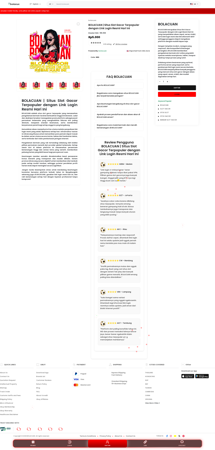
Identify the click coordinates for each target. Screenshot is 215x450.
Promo (33, 445)
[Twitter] (179, 436)
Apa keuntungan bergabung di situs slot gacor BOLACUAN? (118, 105)
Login (69, 445)
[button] (78, 24)
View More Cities (152, 403)
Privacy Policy (105, 436)
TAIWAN (148, 388)
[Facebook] (167, 436)
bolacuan (92, 20)
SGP (146, 380)
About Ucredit (42, 395)
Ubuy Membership (7, 407)
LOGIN (177, 94)
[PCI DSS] (5, 429)
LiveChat (181, 445)
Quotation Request (8, 380)
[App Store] (188, 377)
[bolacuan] (13, 4)
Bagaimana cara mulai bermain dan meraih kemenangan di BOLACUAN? (117, 126)
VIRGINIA (148, 399)
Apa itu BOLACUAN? (106, 85)
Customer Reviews (43, 380)
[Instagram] (171, 436)
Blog (38, 388)
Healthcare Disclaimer (9, 414)
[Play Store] (202, 377)
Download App (42, 373)
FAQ (38, 392)
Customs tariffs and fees (10, 395)
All (50, 4)
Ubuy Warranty (6, 411)
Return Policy (41, 384)
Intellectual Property (8, 384)
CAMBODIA (149, 392)
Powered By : (93, 51)
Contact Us (4, 376)
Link (145, 445)
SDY (146, 384)
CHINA (147, 395)
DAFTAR (177, 88)
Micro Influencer (6, 403)
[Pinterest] (183, 436)
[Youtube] (175, 436)
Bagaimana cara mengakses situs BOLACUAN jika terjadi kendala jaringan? (118, 94)
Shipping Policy (6, 399)
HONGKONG (150, 376)
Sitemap (3, 388)
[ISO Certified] (41, 429)
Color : (95, 57)
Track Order (5, 392)
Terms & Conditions (88, 436)
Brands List (40, 376)
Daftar (107, 445)
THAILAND (149, 373)
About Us (4, 373)
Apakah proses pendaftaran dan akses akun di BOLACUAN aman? (118, 115)
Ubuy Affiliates (42, 399)
